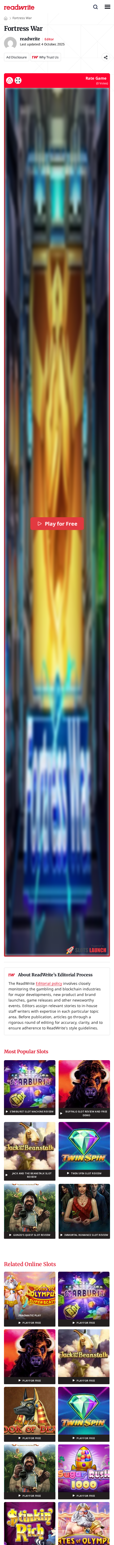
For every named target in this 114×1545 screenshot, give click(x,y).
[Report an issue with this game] (9, 80)
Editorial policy (49, 983)
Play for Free (61, 523)
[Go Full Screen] (18, 80)
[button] (95, 7)
